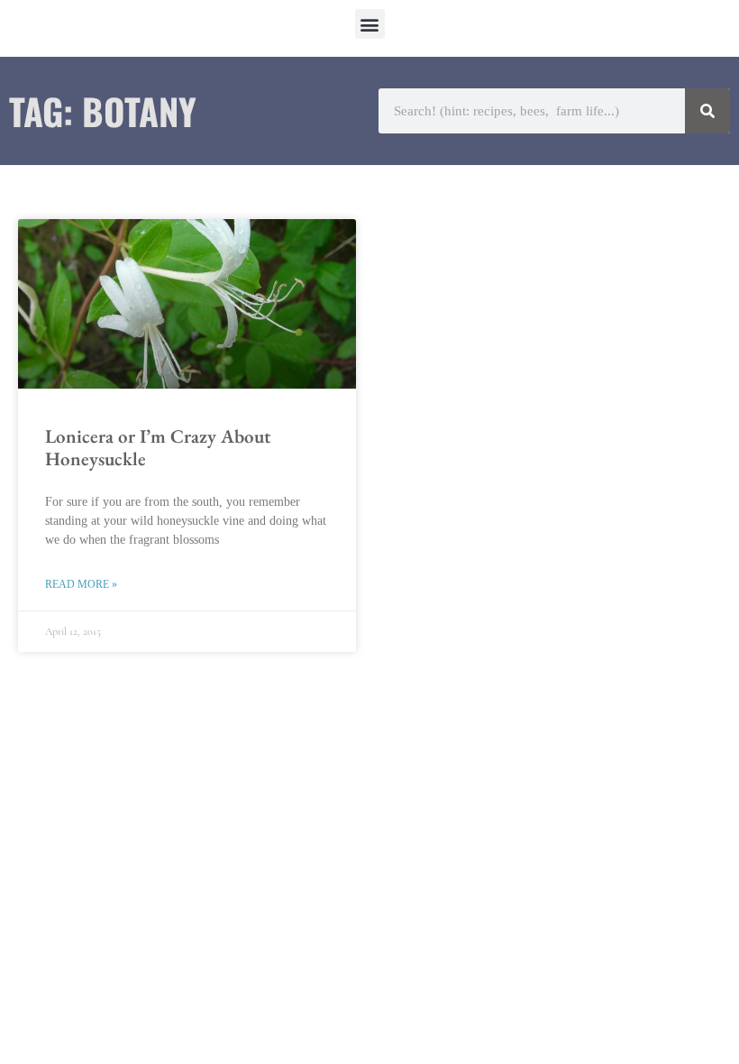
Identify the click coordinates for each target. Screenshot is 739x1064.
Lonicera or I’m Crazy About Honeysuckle (157, 447)
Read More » (81, 584)
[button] (370, 24)
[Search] (707, 110)
